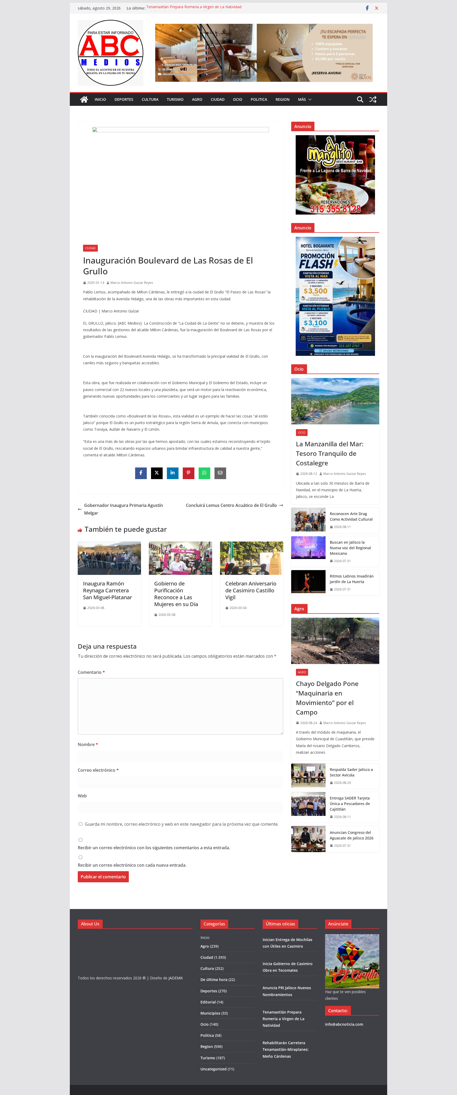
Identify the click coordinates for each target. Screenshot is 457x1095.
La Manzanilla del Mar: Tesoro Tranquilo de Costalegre (329, 453)
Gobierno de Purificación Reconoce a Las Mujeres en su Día (176, 594)
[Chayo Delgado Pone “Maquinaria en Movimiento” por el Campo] (335, 641)
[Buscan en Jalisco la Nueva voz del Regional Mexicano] (308, 551)
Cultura (150, 99)
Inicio (100, 99)
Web (82, 796)
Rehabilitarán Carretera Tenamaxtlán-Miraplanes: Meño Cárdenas (286, 1049)
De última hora (213, 979)
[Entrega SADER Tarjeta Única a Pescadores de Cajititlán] (308, 807)
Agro (197, 99)
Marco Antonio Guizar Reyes (132, 282)
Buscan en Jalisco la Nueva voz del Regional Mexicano (350, 548)
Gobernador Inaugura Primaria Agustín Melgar (123, 509)
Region (283, 99)
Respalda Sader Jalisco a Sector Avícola (351, 772)
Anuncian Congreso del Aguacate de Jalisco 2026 (351, 835)
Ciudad (218, 99)
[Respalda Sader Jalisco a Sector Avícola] (308, 776)
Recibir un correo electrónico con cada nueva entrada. (132, 865)
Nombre (88, 744)
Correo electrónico (98, 770)
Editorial (208, 1002)
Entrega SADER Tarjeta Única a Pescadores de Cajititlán (350, 804)
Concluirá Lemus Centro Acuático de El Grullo (231, 505)
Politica (259, 99)
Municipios (210, 1013)
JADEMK (175, 977)
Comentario (91, 672)
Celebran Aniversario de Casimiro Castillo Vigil (250, 590)
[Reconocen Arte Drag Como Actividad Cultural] (308, 520)
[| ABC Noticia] (84, 99)
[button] (309, 99)
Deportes (124, 99)
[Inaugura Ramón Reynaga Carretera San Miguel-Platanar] (109, 545)
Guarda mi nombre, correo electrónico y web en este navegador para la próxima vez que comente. (181, 824)
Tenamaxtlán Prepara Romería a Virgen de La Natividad (193, 8)
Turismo (175, 99)
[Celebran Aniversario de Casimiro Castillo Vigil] (251, 545)
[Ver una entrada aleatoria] (373, 99)
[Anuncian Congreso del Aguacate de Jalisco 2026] (308, 839)
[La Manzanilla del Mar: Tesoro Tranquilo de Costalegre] (335, 401)
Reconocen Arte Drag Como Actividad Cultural (351, 516)
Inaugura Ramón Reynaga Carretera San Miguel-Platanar (107, 590)
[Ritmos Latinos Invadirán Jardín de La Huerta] (308, 583)
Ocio (237, 99)
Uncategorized (213, 1068)
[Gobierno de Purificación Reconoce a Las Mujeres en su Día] (180, 545)
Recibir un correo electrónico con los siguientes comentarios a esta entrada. (154, 848)
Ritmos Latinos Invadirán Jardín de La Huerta (352, 579)
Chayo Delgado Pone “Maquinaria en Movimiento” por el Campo (327, 697)
